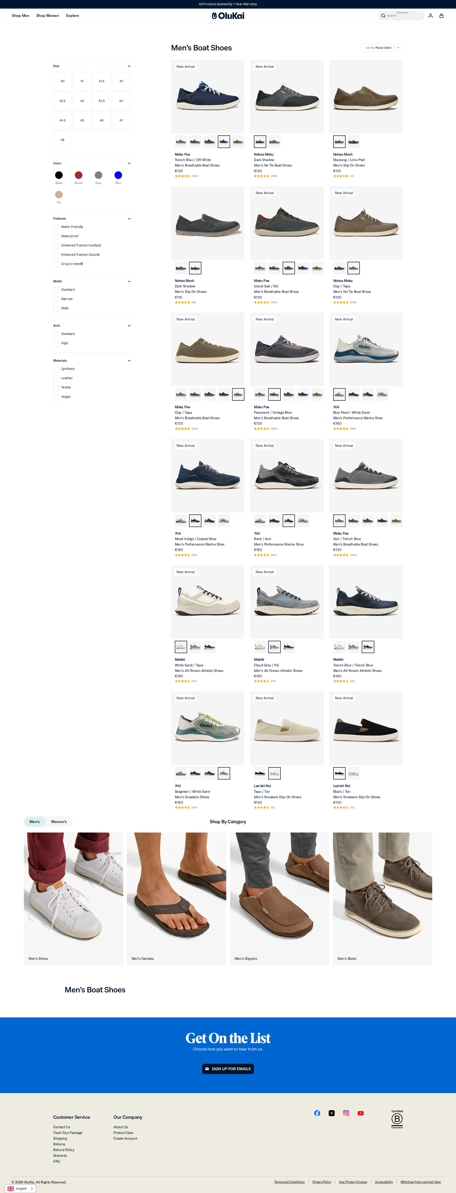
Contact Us (61, 1127)
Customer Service (71, 1117)
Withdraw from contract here (421, 1182)
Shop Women (47, 15)
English (21, 1189)
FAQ (56, 1161)
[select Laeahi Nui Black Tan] (260, 773)
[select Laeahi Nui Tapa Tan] (274, 773)
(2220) (274, 176)
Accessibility (384, 1182)
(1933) (195, 176)
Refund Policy (63, 1150)
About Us (121, 1127)
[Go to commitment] (397, 1119)
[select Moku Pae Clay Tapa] (238, 141)
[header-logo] (228, 15)
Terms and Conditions (289, 1182)
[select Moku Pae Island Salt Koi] (209, 141)
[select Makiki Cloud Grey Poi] (195, 647)
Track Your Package (67, 1132)
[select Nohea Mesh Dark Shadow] (353, 141)
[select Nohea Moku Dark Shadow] (260, 141)
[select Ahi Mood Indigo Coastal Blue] (353, 394)
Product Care (123, 1132)
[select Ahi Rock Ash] (368, 394)
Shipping (60, 1138)
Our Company (128, 1117)
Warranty (60, 1155)
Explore (72, 15)
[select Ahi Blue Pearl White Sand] (339, 394)
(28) (194, 302)
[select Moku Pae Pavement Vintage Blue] (195, 141)
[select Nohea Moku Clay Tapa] (274, 141)
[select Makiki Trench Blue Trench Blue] (209, 647)
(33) (273, 807)
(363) (353, 428)
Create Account (125, 1138)
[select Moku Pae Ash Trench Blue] (181, 141)
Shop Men (20, 15)
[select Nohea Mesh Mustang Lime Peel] (339, 141)
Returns (59, 1144)
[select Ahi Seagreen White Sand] (382, 394)
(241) (194, 681)
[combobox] (20, 1188)
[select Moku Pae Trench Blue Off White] (224, 141)
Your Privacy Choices (353, 1182)
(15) (352, 176)
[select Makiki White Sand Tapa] (181, 647)
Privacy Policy (322, 1182)
